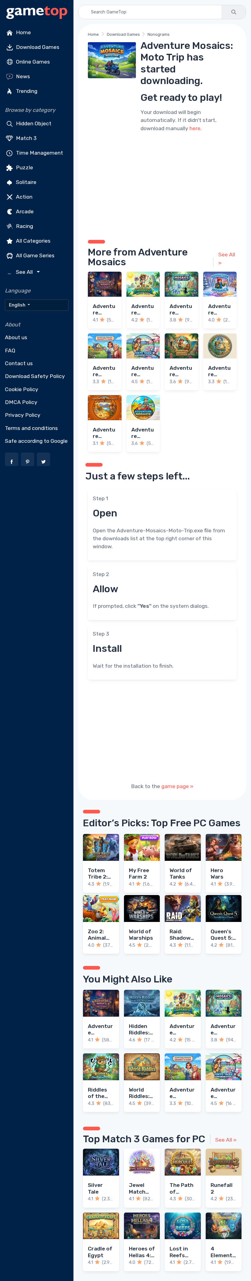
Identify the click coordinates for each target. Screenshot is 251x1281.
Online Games (32, 62)
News (22, 76)
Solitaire (25, 182)
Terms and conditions (31, 428)
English (17, 305)
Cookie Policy (21, 389)
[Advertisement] (162, 185)
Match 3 (26, 138)
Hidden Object (33, 123)
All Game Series (34, 255)
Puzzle (24, 167)
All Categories (33, 241)
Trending (26, 91)
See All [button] (21, 272)
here (194, 128)
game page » (177, 786)
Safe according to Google (36, 441)
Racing (24, 226)
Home (23, 32)
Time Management (39, 153)
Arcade (24, 211)
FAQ (10, 350)
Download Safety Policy (35, 376)
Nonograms (159, 34)
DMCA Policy (21, 402)
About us (16, 337)
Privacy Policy (22, 415)
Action (23, 197)
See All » (226, 258)
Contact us (19, 363)
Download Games (37, 47)
